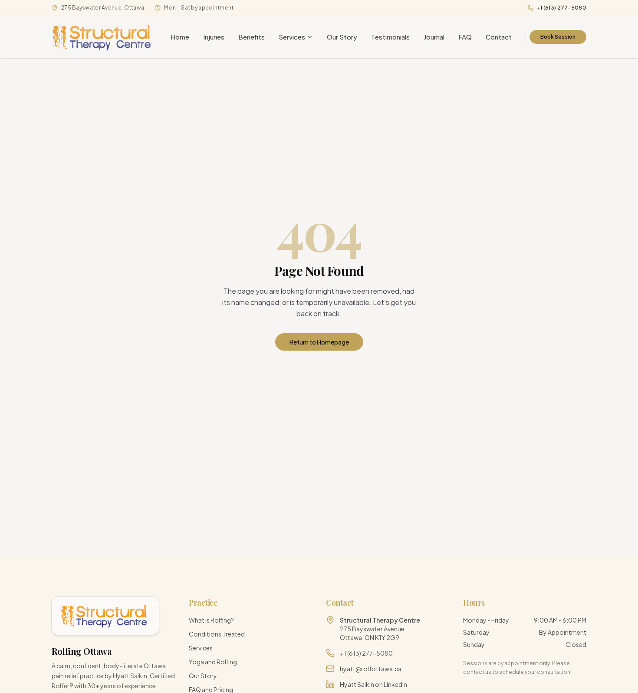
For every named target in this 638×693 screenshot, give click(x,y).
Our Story (342, 37)
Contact (499, 37)
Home (180, 37)
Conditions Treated (217, 634)
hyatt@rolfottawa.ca (370, 669)
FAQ (465, 37)
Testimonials (390, 37)
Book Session (558, 36)
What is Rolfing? (211, 620)
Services (292, 37)
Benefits (251, 37)
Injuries (213, 37)
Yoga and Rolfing (213, 662)
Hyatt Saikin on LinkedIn (373, 684)
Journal (434, 37)
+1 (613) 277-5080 (561, 7)
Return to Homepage (319, 342)
